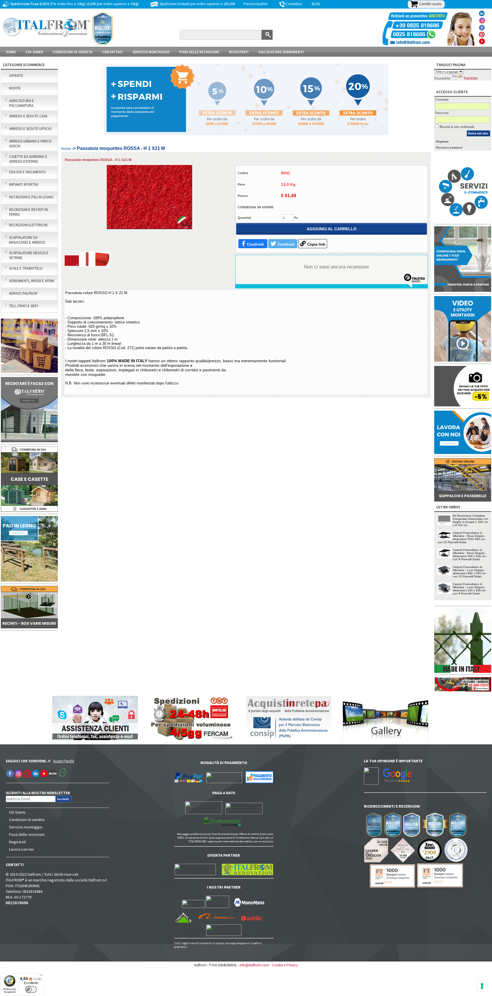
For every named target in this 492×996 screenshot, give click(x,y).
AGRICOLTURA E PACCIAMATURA (21, 103)
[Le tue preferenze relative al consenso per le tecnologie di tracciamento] (482, 986)
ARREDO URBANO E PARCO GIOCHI (30, 143)
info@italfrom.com (254, 965)
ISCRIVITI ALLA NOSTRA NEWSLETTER (41, 793)
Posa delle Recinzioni (199, 52)
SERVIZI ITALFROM (23, 293)
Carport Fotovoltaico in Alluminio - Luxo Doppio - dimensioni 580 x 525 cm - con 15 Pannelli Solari (470, 571)
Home (11, 52)
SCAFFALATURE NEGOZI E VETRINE (28, 255)
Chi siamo (34, 52)
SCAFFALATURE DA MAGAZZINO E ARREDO (27, 240)
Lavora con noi (21, 849)
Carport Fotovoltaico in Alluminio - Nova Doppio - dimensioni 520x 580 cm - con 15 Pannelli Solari (462, 537)
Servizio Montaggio (150, 52)
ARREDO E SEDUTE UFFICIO (30, 128)
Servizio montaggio (25, 827)
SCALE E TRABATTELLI (26, 268)
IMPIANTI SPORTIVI (23, 184)
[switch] (31, 989)
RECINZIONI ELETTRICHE (28, 225)
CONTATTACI (112, 52)
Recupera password (449, 147)
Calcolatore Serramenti (281, 52)
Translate (470, 78)
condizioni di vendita (72, 52)
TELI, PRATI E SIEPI (23, 306)
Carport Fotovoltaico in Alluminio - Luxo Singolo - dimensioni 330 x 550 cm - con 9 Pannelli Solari (470, 588)
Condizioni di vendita (26, 819)
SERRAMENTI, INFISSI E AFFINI (31, 280)
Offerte (16, 75)
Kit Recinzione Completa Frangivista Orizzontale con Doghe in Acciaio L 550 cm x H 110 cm (470, 520)
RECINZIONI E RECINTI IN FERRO (28, 212)
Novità (14, 88)
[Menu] (41, 976)
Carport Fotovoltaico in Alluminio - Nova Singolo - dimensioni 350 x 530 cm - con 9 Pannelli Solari (470, 554)
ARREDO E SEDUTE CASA (28, 116)
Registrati (239, 52)
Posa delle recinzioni (26, 834)
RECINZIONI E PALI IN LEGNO (31, 197)
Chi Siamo (17, 812)
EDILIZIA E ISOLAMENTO (27, 172)
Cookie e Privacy (285, 965)
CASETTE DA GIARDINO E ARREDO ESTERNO (28, 159)
